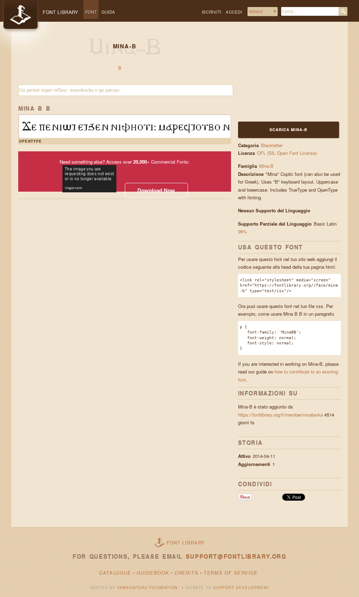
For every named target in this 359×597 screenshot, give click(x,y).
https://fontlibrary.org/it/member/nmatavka (280, 414)
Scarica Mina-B (288, 129)
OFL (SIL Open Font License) (287, 153)
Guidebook (153, 572)
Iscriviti (212, 12)
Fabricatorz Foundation (147, 587)
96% (242, 231)
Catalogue (115, 572)
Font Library (186, 542)
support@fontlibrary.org (236, 557)
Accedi (234, 12)
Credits (186, 572)
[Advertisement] (282, 76)
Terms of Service (231, 572)
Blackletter (272, 145)
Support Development (241, 587)
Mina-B (266, 166)
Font (91, 12)
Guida (108, 12)
